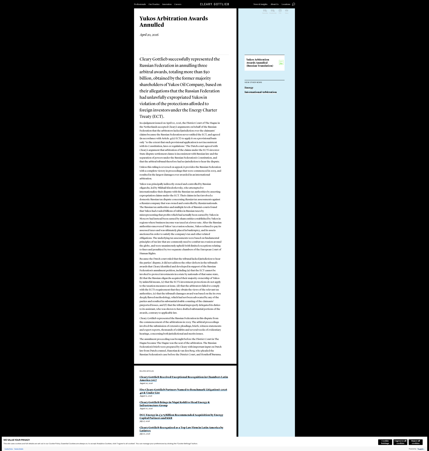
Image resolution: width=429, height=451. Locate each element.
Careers (177, 4)
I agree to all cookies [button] (400, 442)
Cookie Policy (9, 449)
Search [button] (293, 4)
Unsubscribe (272, 13)
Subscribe (265, 13)
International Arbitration (261, 92)
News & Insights (260, 4)
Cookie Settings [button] (385, 442)
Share (286, 13)
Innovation (166, 4)
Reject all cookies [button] (415, 442)
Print (280, 13)
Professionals (140, 4)
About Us (275, 4)
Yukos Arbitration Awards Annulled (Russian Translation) (259, 63)
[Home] (214, 4)
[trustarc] (420, 449)
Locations (286, 4)
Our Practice (154, 4)
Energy (249, 88)
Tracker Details (18, 449)
